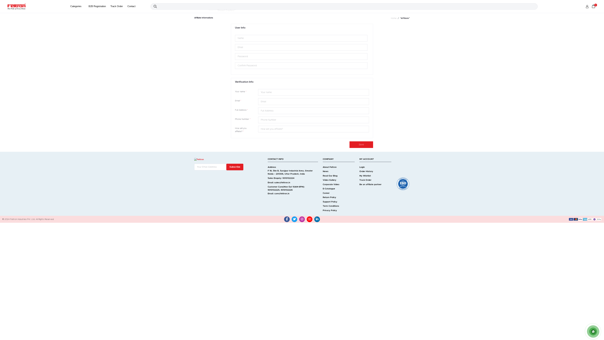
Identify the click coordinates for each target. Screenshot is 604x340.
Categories (76, 6)
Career (326, 193)
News (325, 171)
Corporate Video (331, 185)
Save (361, 145)
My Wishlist (365, 176)
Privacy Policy (330, 211)
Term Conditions (331, 206)
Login (362, 167)
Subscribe (234, 167)
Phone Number (243, 119)
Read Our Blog (330, 176)
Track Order (116, 6)
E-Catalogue (329, 189)
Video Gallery (329, 180)
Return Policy (329, 197)
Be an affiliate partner (370, 185)
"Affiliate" (405, 18)
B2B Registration (97, 6)
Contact (131, 6)
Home (394, 18)
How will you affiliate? (240, 130)
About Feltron (330, 167)
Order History (366, 171)
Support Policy (330, 202)
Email (238, 101)
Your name (240, 92)
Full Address (241, 110)
